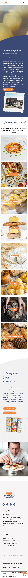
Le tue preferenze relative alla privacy (15, 573)
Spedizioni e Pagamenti (10, 563)
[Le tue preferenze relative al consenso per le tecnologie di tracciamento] (25, 575)
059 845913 (11, 538)
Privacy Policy (6, 567)
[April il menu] (23, 2)
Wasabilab (6, 557)
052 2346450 (11, 541)
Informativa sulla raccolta (9, 576)
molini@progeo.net (12, 543)
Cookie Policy (15, 567)
